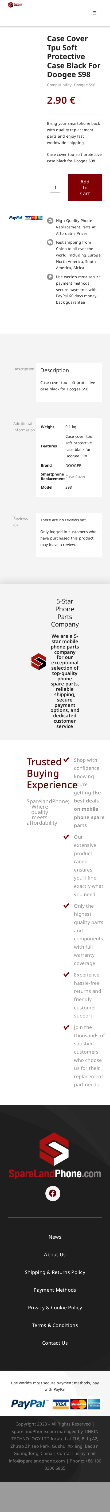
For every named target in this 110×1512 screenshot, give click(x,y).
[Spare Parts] (16, 3)
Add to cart (85, 187)
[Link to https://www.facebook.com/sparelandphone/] (52, 1193)
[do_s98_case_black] (25, 49)
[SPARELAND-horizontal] (55, 1133)
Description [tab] (23, 368)
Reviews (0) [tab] (20, 521)
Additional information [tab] (23, 426)
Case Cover (75, 476)
